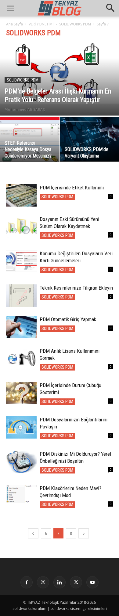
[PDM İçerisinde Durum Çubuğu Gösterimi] (21, 393)
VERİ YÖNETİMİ (41, 24)
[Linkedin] (59, 582)
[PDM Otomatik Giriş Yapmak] (21, 327)
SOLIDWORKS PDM (75, 24)
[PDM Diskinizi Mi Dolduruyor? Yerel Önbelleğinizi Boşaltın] (21, 462)
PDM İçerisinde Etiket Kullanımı (72, 187)
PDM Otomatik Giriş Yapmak (68, 319)
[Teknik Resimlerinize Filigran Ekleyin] (21, 295)
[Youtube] (92, 582)
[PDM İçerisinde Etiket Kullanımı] (21, 195)
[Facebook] (26, 582)
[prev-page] (33, 533)
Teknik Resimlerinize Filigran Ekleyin (76, 288)
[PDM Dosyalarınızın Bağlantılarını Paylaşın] (21, 427)
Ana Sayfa (14, 24)
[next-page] (83, 533)
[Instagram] (43, 582)
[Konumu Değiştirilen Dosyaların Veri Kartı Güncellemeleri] (21, 261)
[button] (110, 8)
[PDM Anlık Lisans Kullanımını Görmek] (21, 359)
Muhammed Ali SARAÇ (25, 109)
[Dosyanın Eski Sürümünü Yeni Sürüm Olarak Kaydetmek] (21, 227)
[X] (76, 582)
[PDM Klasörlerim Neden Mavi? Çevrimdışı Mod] (21, 494)
